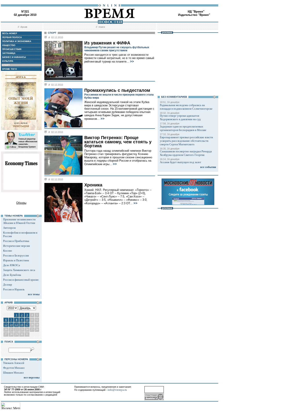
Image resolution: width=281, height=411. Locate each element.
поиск (102, 27)
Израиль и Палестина (16, 260)
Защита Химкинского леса (19, 270)
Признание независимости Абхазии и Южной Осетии (19, 221)
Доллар (7, 284)
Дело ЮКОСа (11, 265)
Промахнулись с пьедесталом (117, 90)
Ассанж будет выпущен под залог (180, 162)
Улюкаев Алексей (13, 363)
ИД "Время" (196, 11)
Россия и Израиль (14, 289)
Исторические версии (16, 245)
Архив (23, 27)
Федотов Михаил (13, 367)
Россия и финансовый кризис (21, 279)
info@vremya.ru (117, 389)
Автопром (9, 227)
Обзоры (21, 203)
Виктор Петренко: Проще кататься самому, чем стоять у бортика (117, 141)
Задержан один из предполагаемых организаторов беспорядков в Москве (183, 128)
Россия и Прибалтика (16, 241)
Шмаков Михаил (13, 372)
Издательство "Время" (194, 15)
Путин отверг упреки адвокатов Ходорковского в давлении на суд (180, 117)
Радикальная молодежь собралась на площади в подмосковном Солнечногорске (186, 106)
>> (132, 61)
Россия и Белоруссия (16, 255)
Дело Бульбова (12, 274)
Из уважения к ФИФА (107, 43)
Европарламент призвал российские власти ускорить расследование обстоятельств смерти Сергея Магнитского (186, 141)
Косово (7, 250)
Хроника (93, 184)
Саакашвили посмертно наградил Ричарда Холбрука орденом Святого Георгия (186, 153)
